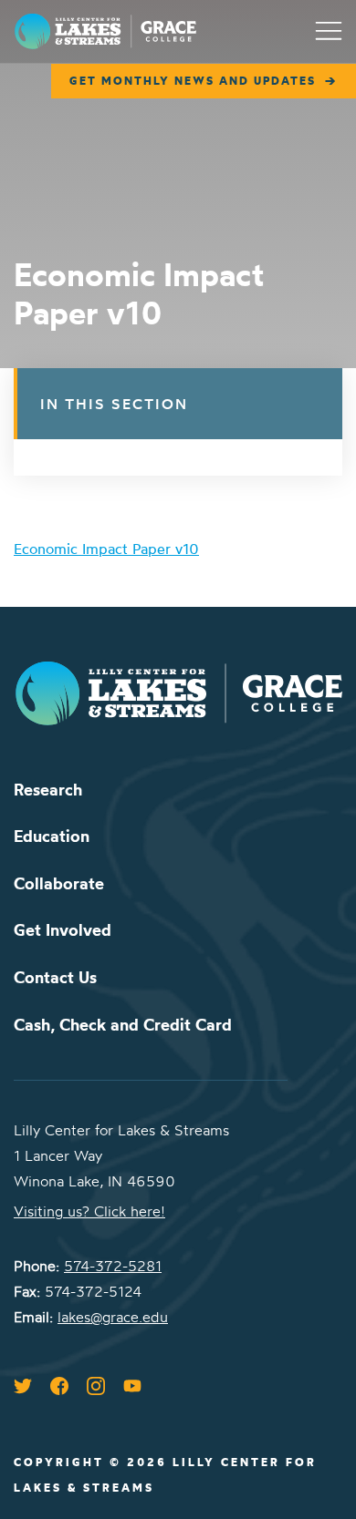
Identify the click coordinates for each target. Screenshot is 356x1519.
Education (51, 836)
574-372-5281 (113, 1266)
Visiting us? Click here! (89, 1211)
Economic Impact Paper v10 (106, 548)
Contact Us (55, 977)
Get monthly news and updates (192, 80)
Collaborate (59, 883)
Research (48, 789)
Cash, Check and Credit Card (123, 1024)
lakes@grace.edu (113, 1317)
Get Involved (62, 929)
